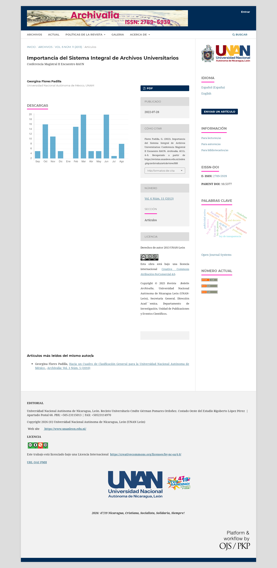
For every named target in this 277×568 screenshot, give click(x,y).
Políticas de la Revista (84, 34)
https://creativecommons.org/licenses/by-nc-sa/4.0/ (145, 454)
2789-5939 (220, 176)
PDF (149, 88)
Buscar (241, 34)
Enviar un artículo (219, 111)
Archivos (34, 34)
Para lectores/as (211, 138)
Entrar (245, 11)
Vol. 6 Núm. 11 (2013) (68, 46)
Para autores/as (211, 144)
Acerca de (139, 34)
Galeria (118, 34)
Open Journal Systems (216, 255)
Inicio (31, 46)
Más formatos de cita (161, 170)
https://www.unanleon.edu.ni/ (65, 429)
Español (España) (213, 87)
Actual (53, 34)
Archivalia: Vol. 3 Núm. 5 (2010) (68, 368)
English (206, 93)
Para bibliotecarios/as (214, 150)
